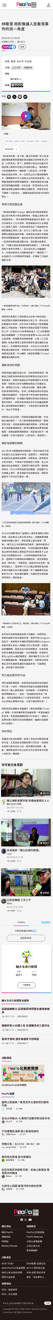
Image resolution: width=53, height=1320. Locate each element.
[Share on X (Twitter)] (14, 97)
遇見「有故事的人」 (36, 1277)
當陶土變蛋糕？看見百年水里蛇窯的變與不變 (25, 1103)
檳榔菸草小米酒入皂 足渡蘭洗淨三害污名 (26, 1025)
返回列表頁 (26, 938)
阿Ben (9, 903)
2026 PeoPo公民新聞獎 (13, 1267)
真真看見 (10, 1160)
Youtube (30, 1219)
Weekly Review (9, 1245)
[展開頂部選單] (48, 5)
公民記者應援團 (34, 1241)
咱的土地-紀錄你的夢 (12, 1272)
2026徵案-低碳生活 (36, 1263)
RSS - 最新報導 (9, 1289)
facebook (22, 1219)
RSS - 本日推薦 (9, 1294)
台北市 (20, 61)
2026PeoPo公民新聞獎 (14, 1085)
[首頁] (26, 5)
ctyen (9, 854)
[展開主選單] (4, 5)
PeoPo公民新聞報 (35, 1232)
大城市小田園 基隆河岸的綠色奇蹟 (22, 1186)
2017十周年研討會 (35, 1267)
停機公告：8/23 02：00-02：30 (21, 1144)
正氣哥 (9, 1189)
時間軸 (5, 1241)
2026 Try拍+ (8, 1263)
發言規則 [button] (45, 922)
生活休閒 (16, 68)
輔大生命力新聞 (14, 804)
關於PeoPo (7, 1232)
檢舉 (22, 47)
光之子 (9, 1121)
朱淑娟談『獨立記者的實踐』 (24, 850)
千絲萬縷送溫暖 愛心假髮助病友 (20, 1131)
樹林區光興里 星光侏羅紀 (16, 1156)
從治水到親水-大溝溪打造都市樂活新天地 (26, 1118)
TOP (48, 1303)
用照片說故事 (8, 1277)
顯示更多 (15, 79)
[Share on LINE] (20, 97)
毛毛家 (9, 1109)
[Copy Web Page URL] (25, 97)
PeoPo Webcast (34, 1236)
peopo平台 (11, 1147)
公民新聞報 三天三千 (19, 900)
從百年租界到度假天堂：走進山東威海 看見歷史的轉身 (25, 1171)
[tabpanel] (26, 931)
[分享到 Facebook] (9, 97)
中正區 (28, 61)
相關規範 (6, 1236)
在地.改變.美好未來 (35, 1272)
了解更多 (26, 985)
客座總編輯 (32, 1250)
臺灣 (13, 61)
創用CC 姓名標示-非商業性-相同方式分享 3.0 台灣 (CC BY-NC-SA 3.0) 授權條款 (17, 85)
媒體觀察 (28, 68)
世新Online (11, 1134)
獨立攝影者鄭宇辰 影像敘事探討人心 (28, 800)
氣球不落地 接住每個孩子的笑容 (20, 1039)
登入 (35, 930)
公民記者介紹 (33, 1245)
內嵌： (7, 134)
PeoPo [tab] (21, 922)
